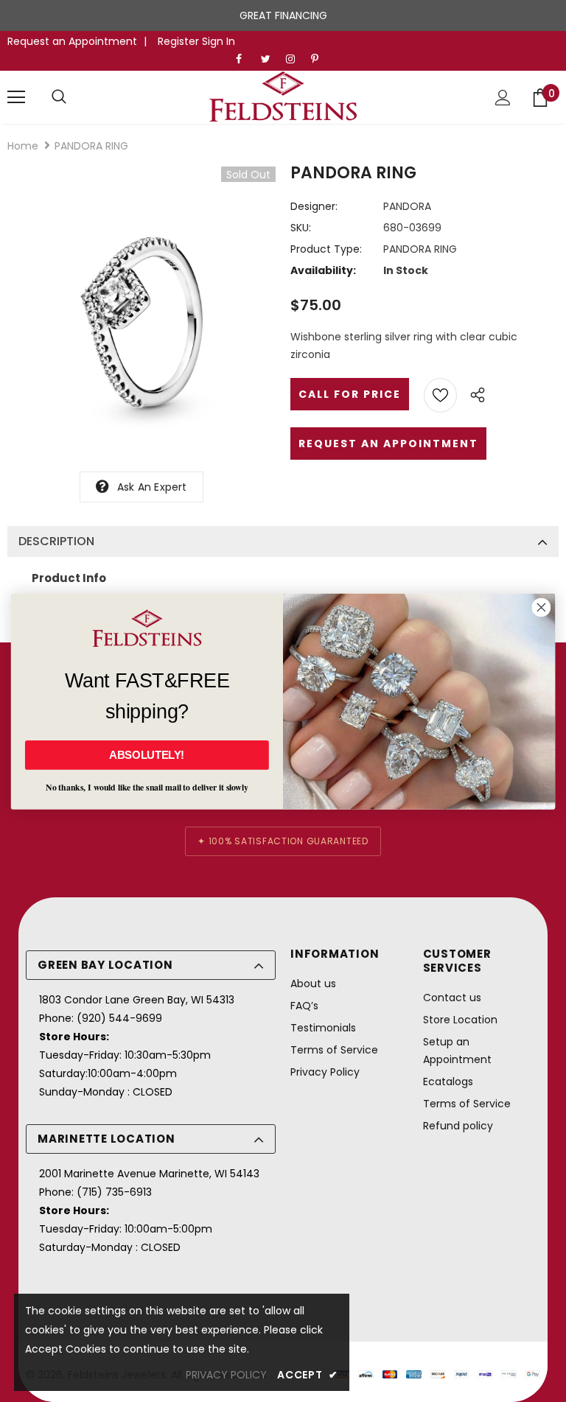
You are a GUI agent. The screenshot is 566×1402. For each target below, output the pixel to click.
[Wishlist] (440, 395)
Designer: (314, 206)
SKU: (300, 227)
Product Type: (326, 249)
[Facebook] (245, 59)
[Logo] (283, 96)
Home (22, 146)
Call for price (349, 394)
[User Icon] (503, 97)
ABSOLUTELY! (146, 754)
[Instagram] (295, 59)
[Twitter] (270, 59)
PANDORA (407, 206)
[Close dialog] (541, 607)
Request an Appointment (72, 41)
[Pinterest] (320, 59)
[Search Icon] (59, 97)
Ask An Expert (152, 487)
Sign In (218, 41)
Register (180, 41)
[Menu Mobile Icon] (16, 97)
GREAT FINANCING (283, 15)
